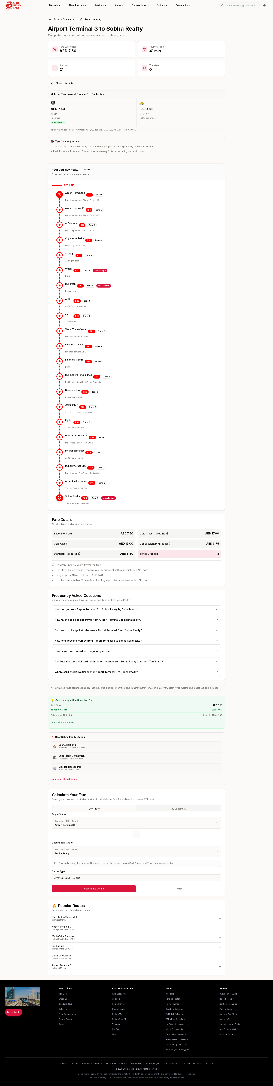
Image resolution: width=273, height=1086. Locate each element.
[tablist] (136, 808)
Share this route (64, 83)
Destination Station (62, 842)
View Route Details (93, 888)
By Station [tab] (94, 808)
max (67, 314)
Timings (116, 1024)
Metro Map (55, 5)
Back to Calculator (64, 19)
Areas (118, 5)
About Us (62, 1063)
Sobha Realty (72, 496)
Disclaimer (210, 1063)
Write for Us (136, 1063)
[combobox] (136, 877)
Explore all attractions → (64, 779)
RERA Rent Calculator (175, 1019)
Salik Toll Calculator (175, 1014)
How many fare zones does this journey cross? (82, 651)
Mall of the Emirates (76, 435)
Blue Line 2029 (65, 1004)
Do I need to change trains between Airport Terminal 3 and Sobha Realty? (98, 630)
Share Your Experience (116, 1063)
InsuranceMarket (74, 450)
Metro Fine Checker (175, 1029)
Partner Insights (153, 1063)
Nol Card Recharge (228, 1004)
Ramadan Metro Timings (230, 1024)
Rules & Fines (225, 999)
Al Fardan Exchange (76, 481)
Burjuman (70, 283)
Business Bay (72, 390)
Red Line (63, 994)
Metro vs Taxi (225, 1019)
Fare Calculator (119, 994)
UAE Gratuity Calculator (176, 1044)
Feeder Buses (65, 1019)
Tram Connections (67, 1014)
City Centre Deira (74, 238)
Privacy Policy (170, 1063)
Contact (74, 1063)
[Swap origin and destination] (136, 834)
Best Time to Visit (227, 1029)
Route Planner (118, 1004)
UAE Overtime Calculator (177, 1024)
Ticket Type (58, 871)
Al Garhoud (71, 223)
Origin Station (59, 814)
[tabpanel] (136, 846)
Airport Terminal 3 (75, 192)
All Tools (116, 999)
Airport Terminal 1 (74, 208)
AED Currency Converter (177, 1039)
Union (68, 268)
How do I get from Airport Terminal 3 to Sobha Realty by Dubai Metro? (96, 609)
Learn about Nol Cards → (65, 722)
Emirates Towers (74, 344)
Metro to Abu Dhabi (228, 1014)
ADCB (68, 299)
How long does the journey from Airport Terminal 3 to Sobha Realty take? (98, 640)
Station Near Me (119, 1019)
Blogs (61, 1024)
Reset (179, 888)
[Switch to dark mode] (264, 5)
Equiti (68, 420)
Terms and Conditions (191, 1063)
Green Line (64, 999)
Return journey (93, 19)
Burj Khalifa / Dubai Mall (78, 374)
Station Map (117, 1014)
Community (182, 5)
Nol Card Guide (226, 1034)
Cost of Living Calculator (177, 1034)
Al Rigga (69, 253)
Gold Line (63, 1009)
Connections (139, 5)
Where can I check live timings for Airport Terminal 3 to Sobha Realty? (96, 671)
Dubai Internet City (75, 465)
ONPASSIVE (71, 405)
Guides (161, 5)
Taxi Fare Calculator (175, 1009)
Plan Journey (76, 5)
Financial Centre (74, 359)
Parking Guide (225, 1009)
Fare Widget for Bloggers (177, 1049)
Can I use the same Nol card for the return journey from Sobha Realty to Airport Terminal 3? (109, 661)
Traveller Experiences (92, 1063)
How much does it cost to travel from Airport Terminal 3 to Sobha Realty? (98, 619)
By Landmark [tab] (178, 808)
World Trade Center (76, 329)
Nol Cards (116, 1029)
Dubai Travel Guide (228, 994)
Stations (99, 5)
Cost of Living (118, 1009)
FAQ (114, 1034)
